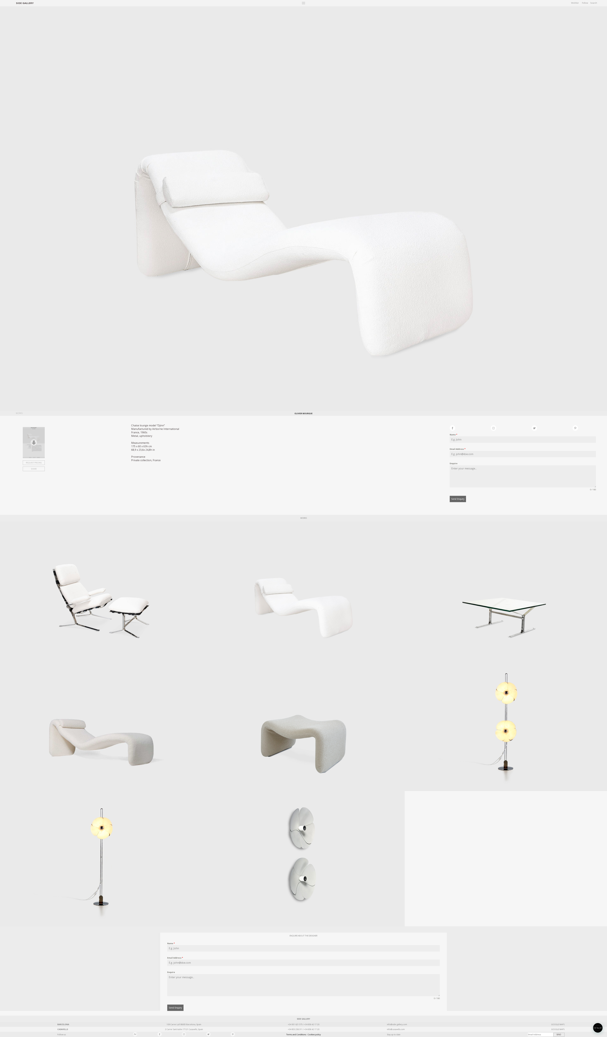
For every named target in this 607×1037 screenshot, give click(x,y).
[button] (598, 1028)
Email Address (458, 449)
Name (453, 434)
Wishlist (575, 2)
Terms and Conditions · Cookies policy (303, 1034)
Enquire (453, 463)
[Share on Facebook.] (470, 427)
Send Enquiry (457, 498)
